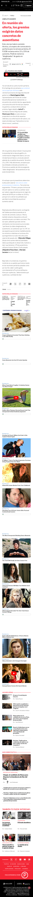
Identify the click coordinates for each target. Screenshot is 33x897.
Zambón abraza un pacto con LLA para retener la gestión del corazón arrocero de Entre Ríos (16, 788)
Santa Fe (9, 866)
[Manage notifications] (29, 887)
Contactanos (5, 859)
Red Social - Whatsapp (29, 859)
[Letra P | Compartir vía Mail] (29, 284)
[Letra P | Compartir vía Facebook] (20, 284)
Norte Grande (9, 868)
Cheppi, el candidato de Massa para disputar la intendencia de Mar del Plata (15, 777)
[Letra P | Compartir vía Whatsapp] (10, 284)
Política (12, 15)
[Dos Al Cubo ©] (7, 884)
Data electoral (15, 9)
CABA (27, 864)
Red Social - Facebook (16, 859)
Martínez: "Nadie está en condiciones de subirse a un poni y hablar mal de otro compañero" (16, 793)
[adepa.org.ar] (19, 884)
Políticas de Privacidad (23, 894)
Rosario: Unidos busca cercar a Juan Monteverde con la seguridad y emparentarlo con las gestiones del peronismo (17, 799)
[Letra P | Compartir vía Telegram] (24, 284)
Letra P (6, 15)
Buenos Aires (21, 864)
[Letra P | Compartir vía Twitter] (15, 284)
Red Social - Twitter (11, 859)
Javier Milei (15, 1)
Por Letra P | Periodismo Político (5, 64)
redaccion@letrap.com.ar (23, 893)
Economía (13, 864)
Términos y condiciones (11, 894)
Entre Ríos (16, 866)
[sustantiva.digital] (26, 884)
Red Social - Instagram (20, 859)
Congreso (25, 868)
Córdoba (23, 866)
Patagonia (18, 868)
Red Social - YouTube (24, 859)
